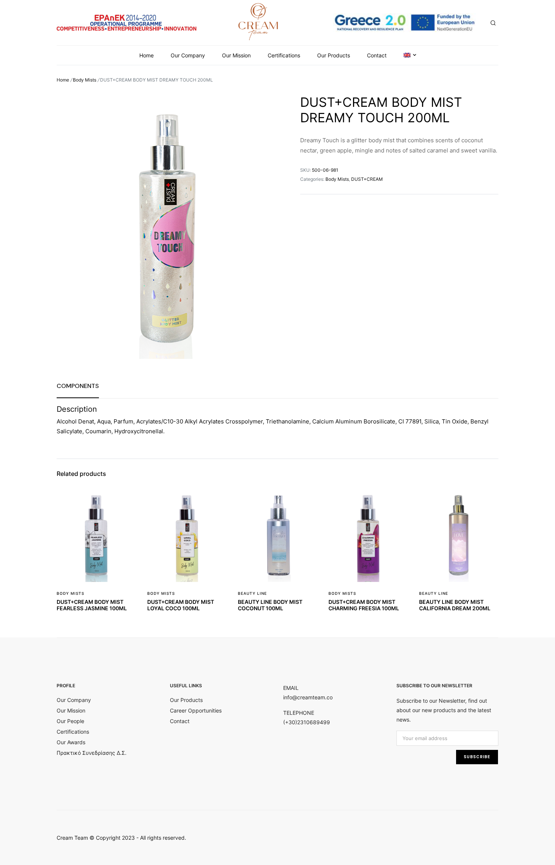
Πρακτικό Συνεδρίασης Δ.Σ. (91, 753)
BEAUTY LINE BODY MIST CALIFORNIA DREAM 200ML (454, 605)
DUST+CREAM (367, 179)
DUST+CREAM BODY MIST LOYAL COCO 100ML (180, 605)
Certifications (284, 55)
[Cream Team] (258, 21)
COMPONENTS (78, 386)
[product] (125, 503)
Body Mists (84, 80)
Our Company (188, 55)
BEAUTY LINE (252, 593)
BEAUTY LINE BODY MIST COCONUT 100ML (270, 605)
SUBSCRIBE (477, 756)
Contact (377, 55)
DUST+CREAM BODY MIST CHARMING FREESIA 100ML (363, 605)
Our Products (333, 55)
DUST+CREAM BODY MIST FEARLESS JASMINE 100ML (92, 605)
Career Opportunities (196, 710)
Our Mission (236, 55)
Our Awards (71, 742)
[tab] (78, 386)
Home (146, 55)
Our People (70, 721)
